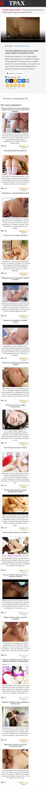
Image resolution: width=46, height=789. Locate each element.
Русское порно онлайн (11, 10)
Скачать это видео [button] (15, 73)
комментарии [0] (15, 98)
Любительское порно (21, 46)
